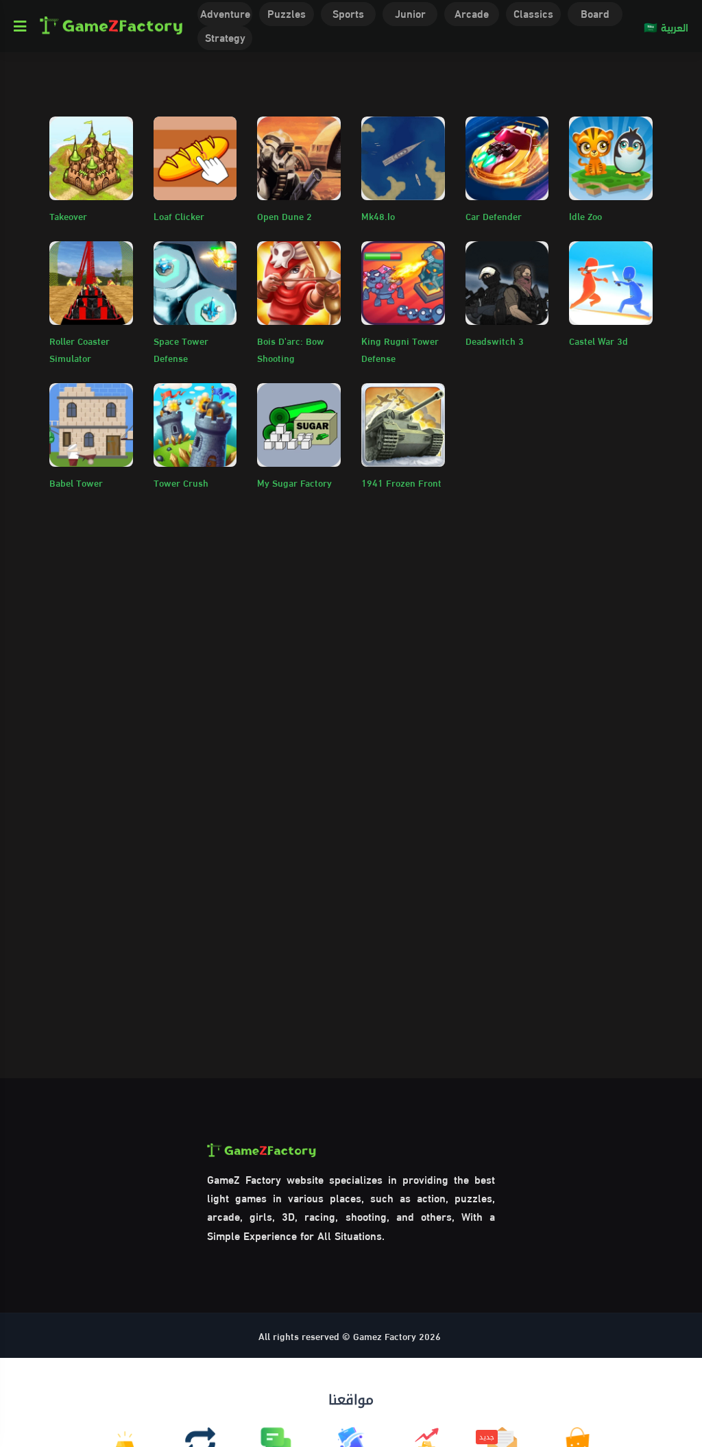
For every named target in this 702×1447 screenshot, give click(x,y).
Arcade (472, 13)
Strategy (225, 37)
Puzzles (286, 13)
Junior (410, 13)
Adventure (225, 13)
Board (595, 13)
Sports (348, 13)
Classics (533, 13)
